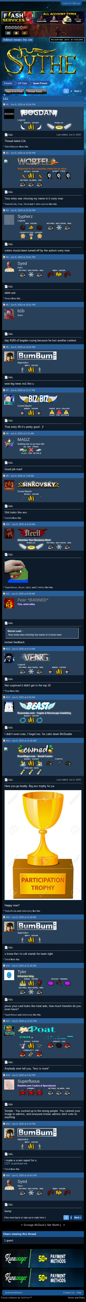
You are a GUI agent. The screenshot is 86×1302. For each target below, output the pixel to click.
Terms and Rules (76, 1297)
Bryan (21, 587)
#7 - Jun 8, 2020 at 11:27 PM (20, 390)
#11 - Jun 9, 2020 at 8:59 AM (20, 593)
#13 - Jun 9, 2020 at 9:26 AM (20, 697)
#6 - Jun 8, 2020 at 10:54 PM (20, 347)
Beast (8, 298)
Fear (20, 204)
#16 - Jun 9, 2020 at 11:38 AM (21, 965)
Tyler (22, 971)
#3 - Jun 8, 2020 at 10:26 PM (20, 210)
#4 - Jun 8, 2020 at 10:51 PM (20, 257)
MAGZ (24, 439)
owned (8, 518)
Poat (7, 691)
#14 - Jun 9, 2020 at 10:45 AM (21, 740)
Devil (26, 204)
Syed (22, 263)
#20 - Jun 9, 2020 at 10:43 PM (21, 1175)
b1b (21, 310)
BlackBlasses (12, 146)
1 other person (41, 204)
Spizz (28, 587)
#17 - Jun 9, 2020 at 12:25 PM (21, 1021)
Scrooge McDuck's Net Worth (41, 1225)
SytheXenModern (13, 1292)
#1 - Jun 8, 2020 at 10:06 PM (20, 104)
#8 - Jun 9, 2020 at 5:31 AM (20, 433)
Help (79, 1292)
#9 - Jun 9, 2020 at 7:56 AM (20, 476)
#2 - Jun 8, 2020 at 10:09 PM (20, 153)
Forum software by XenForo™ (16, 1297)
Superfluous (11, 587)
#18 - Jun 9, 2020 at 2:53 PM (20, 1075)
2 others (40, 587)
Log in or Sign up (71, 3)
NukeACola (10, 204)
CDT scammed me (16, 1163)
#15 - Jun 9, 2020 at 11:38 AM (21, 917)
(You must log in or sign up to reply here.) (25, 1217)
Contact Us (69, 1292)
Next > (77, 91)
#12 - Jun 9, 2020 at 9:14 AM (20, 649)
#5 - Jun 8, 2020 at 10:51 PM (20, 304)
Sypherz (25, 216)
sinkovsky (27, 911)
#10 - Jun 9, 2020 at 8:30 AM (20, 524)
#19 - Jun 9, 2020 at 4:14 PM (20, 1124)
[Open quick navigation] (81, 83)
